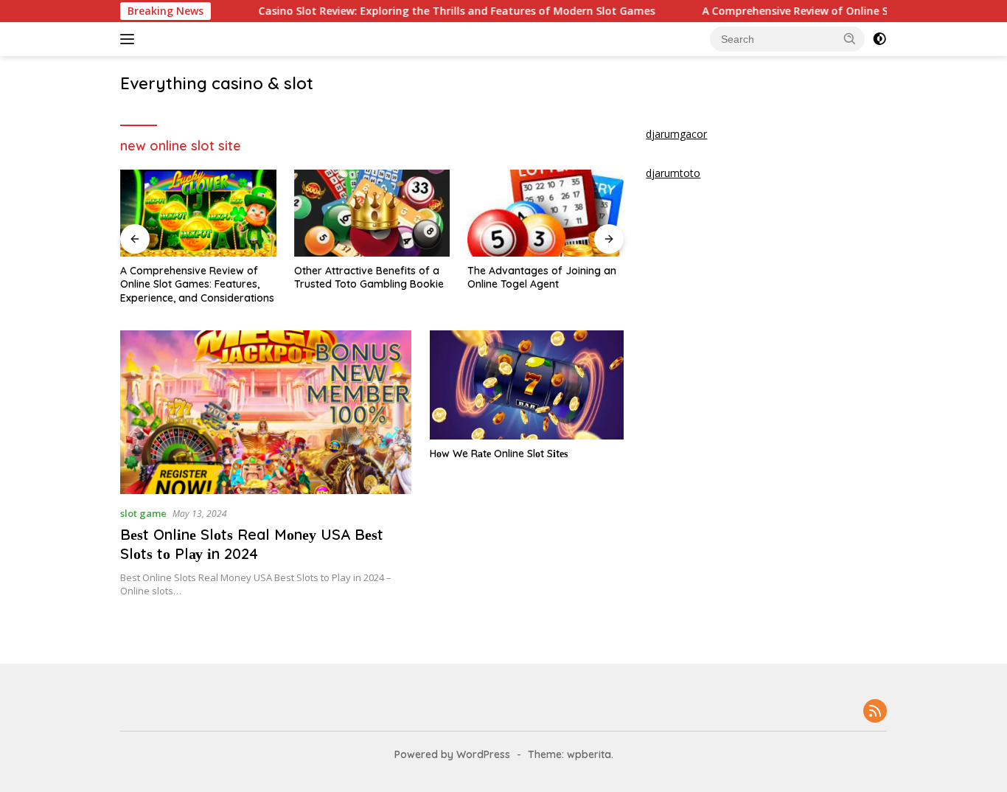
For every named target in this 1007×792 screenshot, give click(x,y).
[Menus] (130, 39)
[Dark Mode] (879, 39)
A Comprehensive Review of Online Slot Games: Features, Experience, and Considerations (197, 284)
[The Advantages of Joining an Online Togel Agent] (545, 213)
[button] (850, 38)
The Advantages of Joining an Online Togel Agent (541, 277)
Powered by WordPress (452, 754)
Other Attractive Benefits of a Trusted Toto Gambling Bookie (369, 277)
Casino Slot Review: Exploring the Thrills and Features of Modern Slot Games (435, 11)
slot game (143, 513)
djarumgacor (676, 134)
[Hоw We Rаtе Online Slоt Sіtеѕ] (527, 385)
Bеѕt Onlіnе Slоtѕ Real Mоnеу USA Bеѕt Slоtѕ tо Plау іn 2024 (251, 544)
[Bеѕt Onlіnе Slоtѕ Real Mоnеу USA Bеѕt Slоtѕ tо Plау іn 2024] (265, 412)
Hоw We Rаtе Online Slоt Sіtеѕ (499, 453)
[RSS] (875, 712)
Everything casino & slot (216, 83)
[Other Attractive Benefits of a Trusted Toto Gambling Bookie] (372, 213)
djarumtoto (673, 173)
